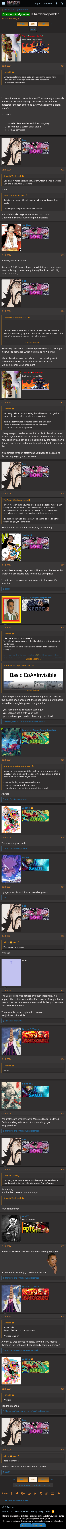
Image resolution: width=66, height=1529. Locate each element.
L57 (5, 18)
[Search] (61, 3)
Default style (10, 1507)
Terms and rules (21, 1511)
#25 (62, 402)
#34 (62, 1059)
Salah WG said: (10, 1175)
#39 (62, 1389)
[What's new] (56, 3)
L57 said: (7, 72)
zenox (25, 856)
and (22, 1131)
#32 (62, 936)
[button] (3, 3)
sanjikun (27, 225)
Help (48, 1511)
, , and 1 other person (25, 721)
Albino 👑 (27, 807)
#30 (62, 837)
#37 (62, 1246)
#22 (62, 169)
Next (43, 23)
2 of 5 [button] (33, 23)
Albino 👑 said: (10, 942)
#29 (62, 760)
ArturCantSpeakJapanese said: (17, 665)
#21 (62, 66)
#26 (62, 493)
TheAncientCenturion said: (16, 317)
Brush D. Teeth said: (12, 176)
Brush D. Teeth (30, 1029)
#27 (62, 565)
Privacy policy (37, 1511)
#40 (62, 1449)
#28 (62, 627)
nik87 (25, 1216)
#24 (62, 311)
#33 (62, 990)
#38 (62, 1316)
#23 (62, 255)
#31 (62, 887)
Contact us (7, 1511)
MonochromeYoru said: (14, 195)
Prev (23, 23)
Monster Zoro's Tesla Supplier (39, 729)
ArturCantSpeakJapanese (36, 597)
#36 (62, 1169)
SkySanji (27, 535)
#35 (62, 1113)
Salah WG (27, 1083)
